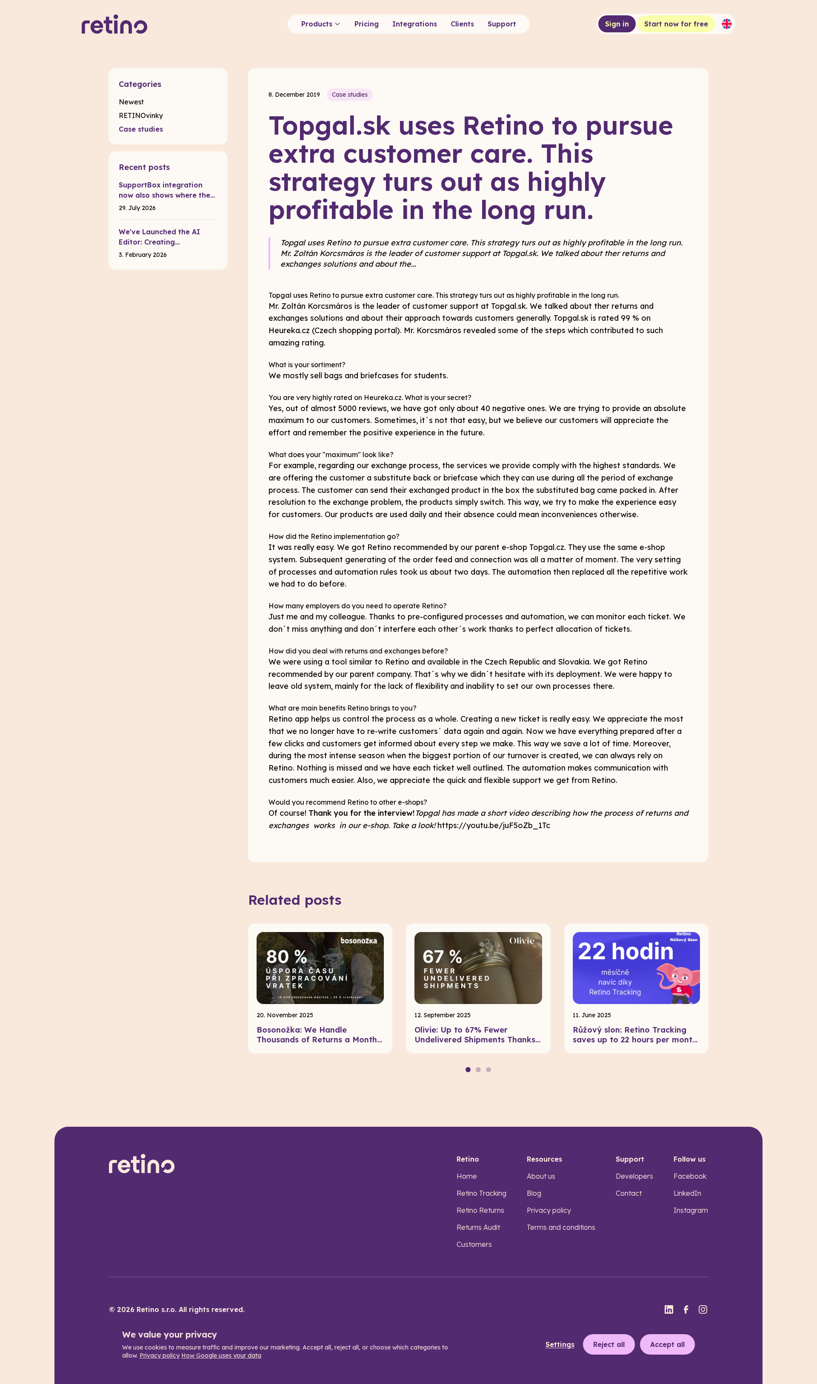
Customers (474, 1244)
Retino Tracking (481, 1193)
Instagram (691, 1210)
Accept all (667, 1344)
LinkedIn (687, 1193)
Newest (131, 102)
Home (467, 1176)
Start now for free (676, 24)
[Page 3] (488, 1069)
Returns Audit (478, 1227)
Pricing (366, 24)
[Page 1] (468, 1069)
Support (502, 24)
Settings (560, 1344)
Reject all (609, 1344)
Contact (629, 1193)
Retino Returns (480, 1210)
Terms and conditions (561, 1227)
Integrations (414, 24)
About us (541, 1176)
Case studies (141, 129)
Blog (534, 1193)
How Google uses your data (221, 1355)
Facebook (690, 1176)
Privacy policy (549, 1210)
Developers (634, 1176)
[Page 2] (478, 1069)
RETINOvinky (141, 115)
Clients (462, 24)
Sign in (617, 24)
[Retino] (115, 24)
